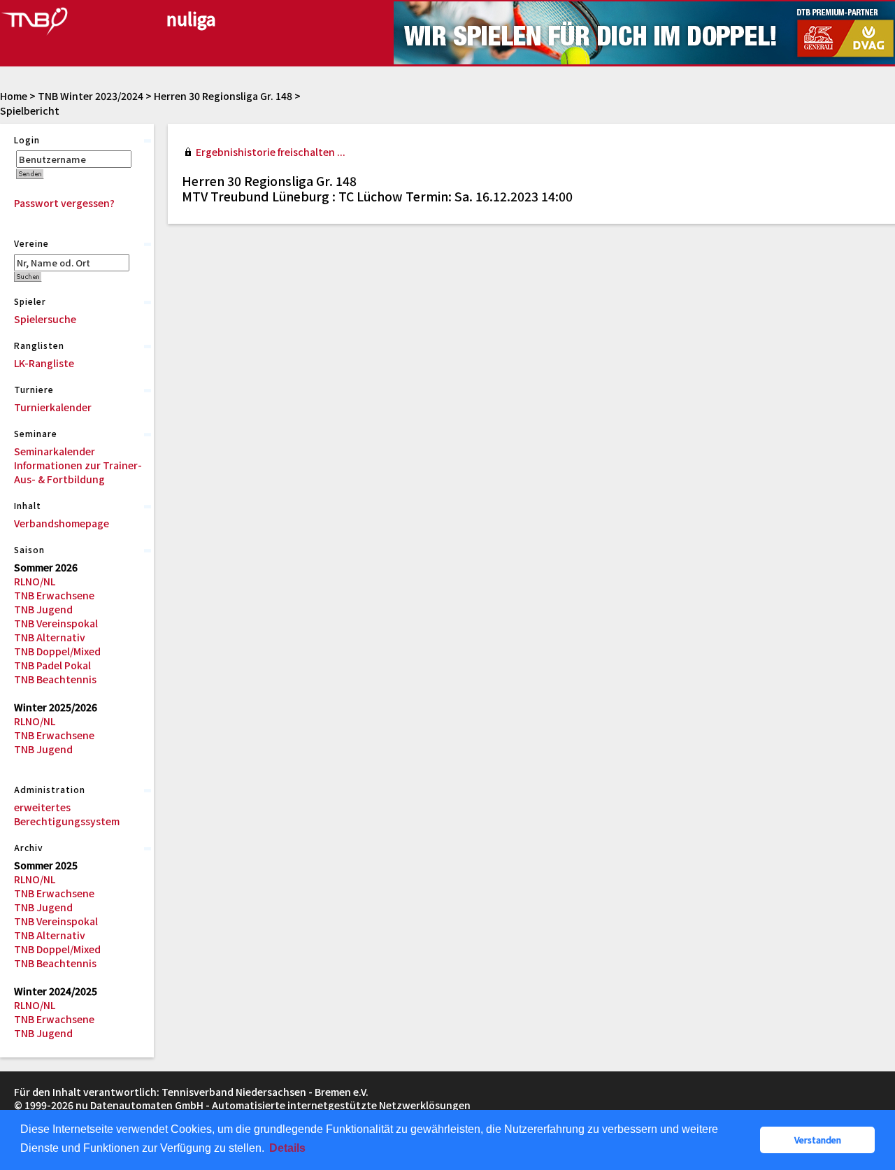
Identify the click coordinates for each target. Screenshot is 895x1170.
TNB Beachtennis (55, 679)
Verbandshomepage (61, 523)
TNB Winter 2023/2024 (90, 96)
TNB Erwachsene (54, 595)
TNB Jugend (43, 609)
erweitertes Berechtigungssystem (67, 814)
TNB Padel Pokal (52, 665)
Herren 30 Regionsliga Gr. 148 (223, 96)
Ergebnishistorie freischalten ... (270, 152)
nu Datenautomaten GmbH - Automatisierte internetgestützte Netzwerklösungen (273, 1105)
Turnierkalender (53, 407)
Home (13, 96)
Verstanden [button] (817, 1139)
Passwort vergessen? (64, 203)
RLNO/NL (34, 581)
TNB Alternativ (49, 637)
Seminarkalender (54, 451)
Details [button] (287, 1148)
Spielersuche (45, 319)
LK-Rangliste (44, 363)
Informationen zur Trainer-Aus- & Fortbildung (78, 472)
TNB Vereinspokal (56, 623)
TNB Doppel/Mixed (57, 651)
